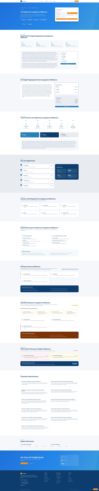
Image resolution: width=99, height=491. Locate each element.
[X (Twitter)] (23, 485)
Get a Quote (67, 63)
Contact (73, 1)
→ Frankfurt (43, 446)
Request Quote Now (23, 463)
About (51, 1)
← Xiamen (66, 446)
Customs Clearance (47, 478)
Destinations (46, 1)
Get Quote (76, 1)
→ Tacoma (29, 446)
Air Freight (29, 7)
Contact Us (31, 463)
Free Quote (96, 489)
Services (42, 1)
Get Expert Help (75, 363)
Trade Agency (46, 481)
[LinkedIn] (22, 485)
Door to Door (46, 477)
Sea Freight (45, 474)
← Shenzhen (59, 446)
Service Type (57, 11)
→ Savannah (36, 446)
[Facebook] (20, 485)
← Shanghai (51, 446)
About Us (69, 474)
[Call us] (70, 1)
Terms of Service (70, 481)
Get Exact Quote (66, 106)
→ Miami (21, 446)
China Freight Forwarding (23, 7)
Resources (54, 1)
